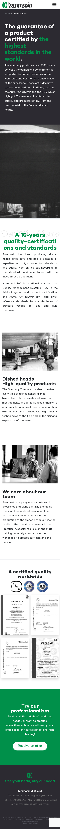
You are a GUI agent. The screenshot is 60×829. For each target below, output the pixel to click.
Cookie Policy (33, 823)
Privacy (24, 823)
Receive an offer (30, 746)
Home (7, 14)
